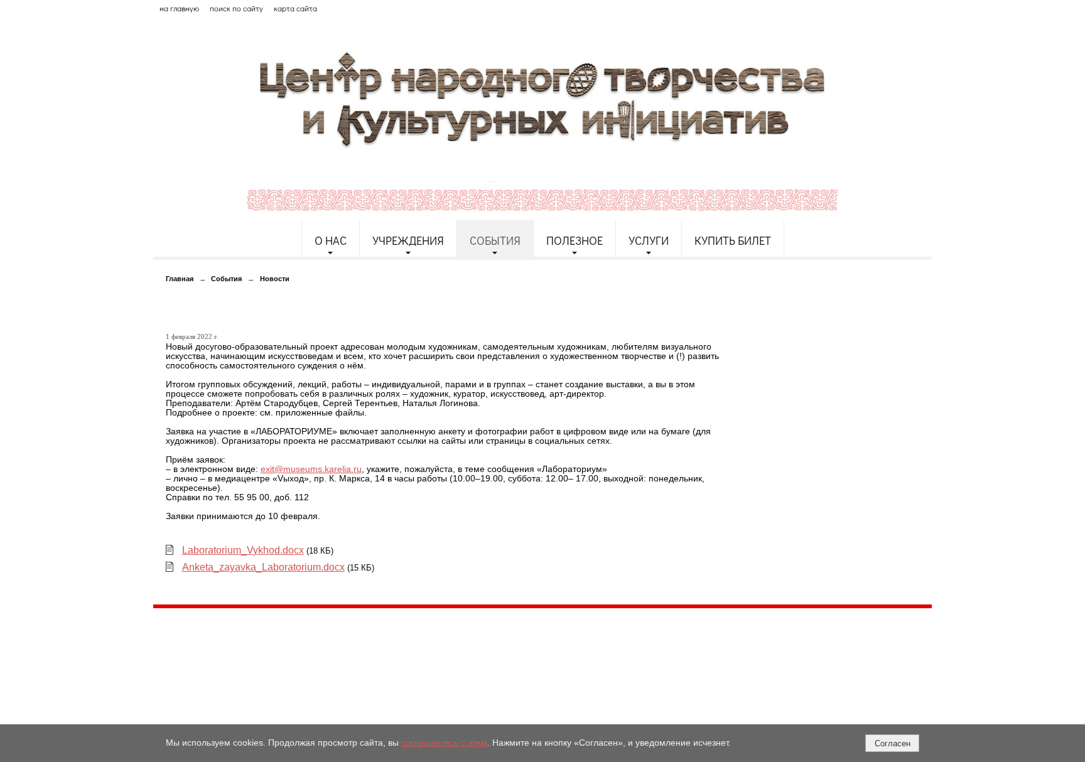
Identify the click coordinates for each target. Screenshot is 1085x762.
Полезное (574, 240)
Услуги (649, 240)
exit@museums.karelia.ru (311, 469)
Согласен (892, 743)
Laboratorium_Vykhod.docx (243, 550)
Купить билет (732, 240)
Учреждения (408, 240)
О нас (331, 240)
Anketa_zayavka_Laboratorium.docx (263, 567)
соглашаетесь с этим (444, 743)
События (495, 240)
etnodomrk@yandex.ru (456, 663)
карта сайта (295, 8)
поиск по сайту (236, 8)
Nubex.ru (268, 717)
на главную (179, 8)
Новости (274, 278)
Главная (179, 278)
